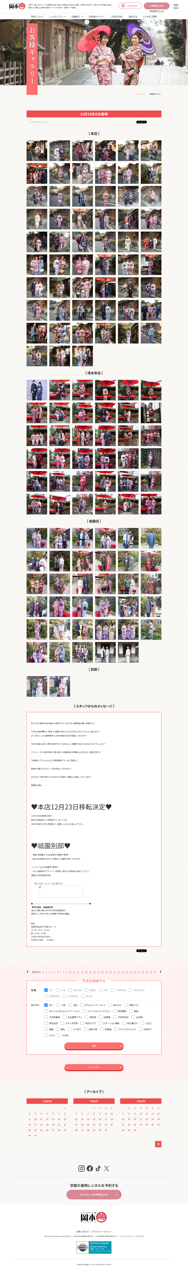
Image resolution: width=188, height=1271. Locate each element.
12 (78, 972)
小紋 (63, 1005)
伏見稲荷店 (72, 996)
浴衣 (75, 1005)
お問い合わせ (82, 1231)
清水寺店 (77, 990)
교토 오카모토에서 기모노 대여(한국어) (132, 1236)
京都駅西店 (54, 996)
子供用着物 (54, 1017)
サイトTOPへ (94, 1067)
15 (90, 972)
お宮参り (147, 1029)
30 (151, 972)
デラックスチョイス (127, 1029)
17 (98, 972)
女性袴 (139, 1017)
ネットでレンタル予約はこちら (94, 1194)
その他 (65, 1035)
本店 (63, 990)
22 (118, 972)
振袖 (136, 1011)
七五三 (148, 1023)
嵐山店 (89, 996)
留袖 (51, 1029)
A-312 (52, 1035)
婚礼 (63, 1029)
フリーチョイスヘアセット (98, 1011)
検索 (94, 1046)
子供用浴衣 (123, 1017)
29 (147, 972)
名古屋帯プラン (74, 1017)
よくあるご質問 (150, 16)
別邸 (105, 990)
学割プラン (134, 1005)
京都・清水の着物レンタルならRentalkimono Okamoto (94, 1264)
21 (114, 972)
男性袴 (93, 1017)
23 (123, 972)
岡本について (37, 16)
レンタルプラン (56, 16)
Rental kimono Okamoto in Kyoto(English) (57, 1236)
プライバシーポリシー (102, 1231)
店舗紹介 (75, 16)
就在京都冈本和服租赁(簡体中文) (83, 1236)
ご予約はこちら (157, 5)
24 (127, 972)
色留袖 (108, 1029)
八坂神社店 (120, 990)
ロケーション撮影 (111, 1023)
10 (70, 972)
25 (131, 972)
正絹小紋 (92, 1029)
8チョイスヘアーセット (95, 1005)
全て (51, 990)
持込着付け (132, 1023)
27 (139, 972)
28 (143, 972)
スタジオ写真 (71, 1023)
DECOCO (117, 1005)
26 (135, 972)
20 (110, 972)
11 (74, 972)
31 (155, 972)
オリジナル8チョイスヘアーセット (64, 1011)
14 (86, 972)
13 (82, 972)
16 (94, 972)
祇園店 (92, 990)
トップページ (140, 94)
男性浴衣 (53, 1023)
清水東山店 (139, 990)
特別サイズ (90, 1023)
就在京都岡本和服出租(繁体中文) (107, 1236)
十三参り (77, 1029)
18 (102, 972)
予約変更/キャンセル (156, 11)
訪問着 (107, 1017)
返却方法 (133, 16)
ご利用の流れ (116, 16)
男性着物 (122, 1011)
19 (106, 972)
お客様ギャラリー (96, 16)
